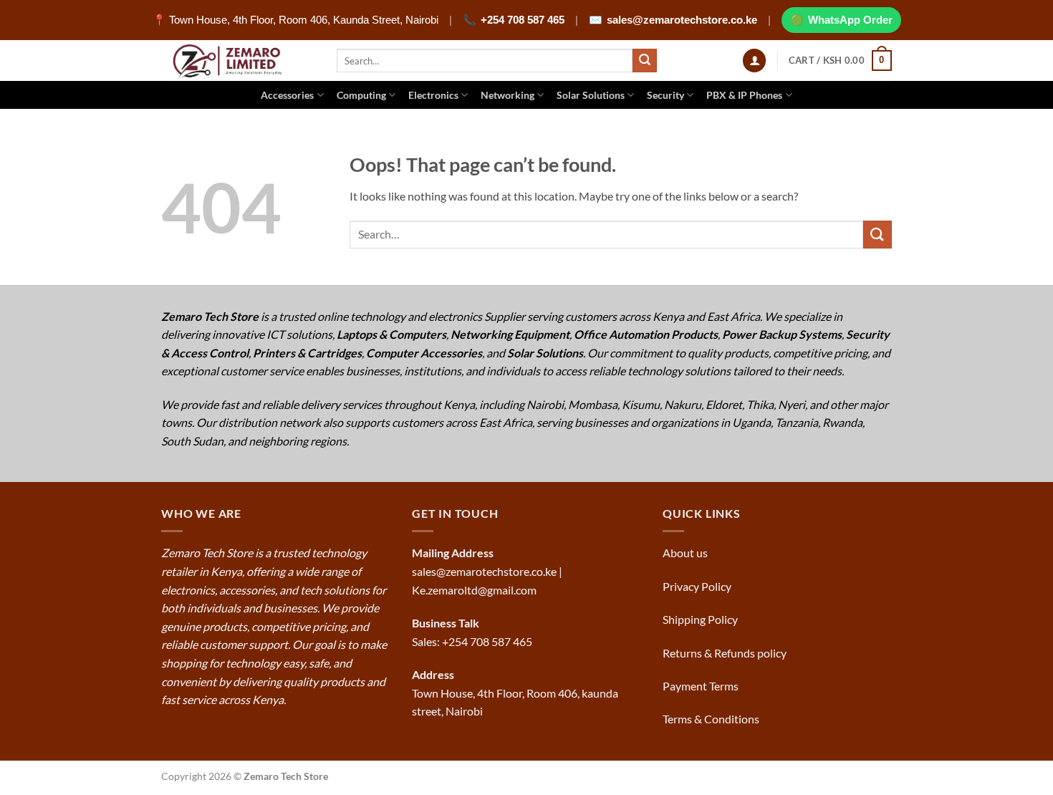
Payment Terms (702, 686)
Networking (507, 95)
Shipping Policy (701, 619)
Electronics (433, 95)
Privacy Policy (697, 586)
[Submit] (645, 61)
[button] (754, 60)
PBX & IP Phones (744, 95)
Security (665, 95)
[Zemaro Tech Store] (238, 60)
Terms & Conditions (712, 719)
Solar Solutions (591, 95)
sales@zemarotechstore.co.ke (682, 20)
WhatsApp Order (850, 20)
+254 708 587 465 (522, 20)
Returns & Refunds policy (725, 653)
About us (686, 552)
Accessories (287, 95)
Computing (361, 95)
